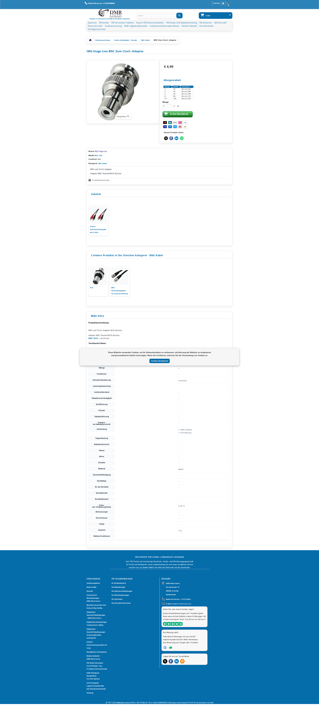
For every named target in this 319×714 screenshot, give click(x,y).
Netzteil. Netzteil (189, 26)
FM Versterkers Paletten (122, 22)
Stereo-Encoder (95, 26)
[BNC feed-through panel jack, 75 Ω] (98, 276)
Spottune (92, 22)
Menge (165, 102)
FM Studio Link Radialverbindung (181, 22)
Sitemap (90, 693)
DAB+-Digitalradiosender (136, 26)
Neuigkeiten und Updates (97, 652)
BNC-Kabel (145, 40)
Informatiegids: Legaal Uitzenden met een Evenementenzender (96, 686)
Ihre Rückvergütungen (120, 595)
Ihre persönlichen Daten (121, 603)
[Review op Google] (165, 647)
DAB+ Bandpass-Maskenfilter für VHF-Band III (93, 676)
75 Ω (91, 288)
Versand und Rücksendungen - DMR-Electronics (93, 598)
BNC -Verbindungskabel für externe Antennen (119, 291)
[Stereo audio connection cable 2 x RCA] (98, 215)
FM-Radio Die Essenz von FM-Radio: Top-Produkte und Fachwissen (97, 666)
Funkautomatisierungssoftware (164, 26)
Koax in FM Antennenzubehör (150, 22)
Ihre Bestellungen (118, 587)
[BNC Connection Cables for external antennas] (119, 276)
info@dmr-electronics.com (181, 604)
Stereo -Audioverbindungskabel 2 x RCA (98, 229)
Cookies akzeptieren (159, 361)
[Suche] (179, 15)
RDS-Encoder (220, 22)
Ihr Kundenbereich (119, 583)
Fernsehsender (206, 26)
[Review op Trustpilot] (170, 647)
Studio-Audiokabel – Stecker (125, 40)
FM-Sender (104, 22)
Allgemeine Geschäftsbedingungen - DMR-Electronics (96, 615)
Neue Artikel (91, 587)
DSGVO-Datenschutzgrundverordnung (97, 645)
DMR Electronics (123, 703)
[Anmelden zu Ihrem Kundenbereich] (223, 3)
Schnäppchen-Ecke (97, 29)
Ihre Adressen (117, 599)
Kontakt (216, 3)
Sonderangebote (93, 583)
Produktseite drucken (100, 180)
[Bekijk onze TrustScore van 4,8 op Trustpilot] (173, 624)
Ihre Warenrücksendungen (122, 591)
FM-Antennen (205, 22)
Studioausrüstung (113, 26)
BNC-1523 (98, 155)
